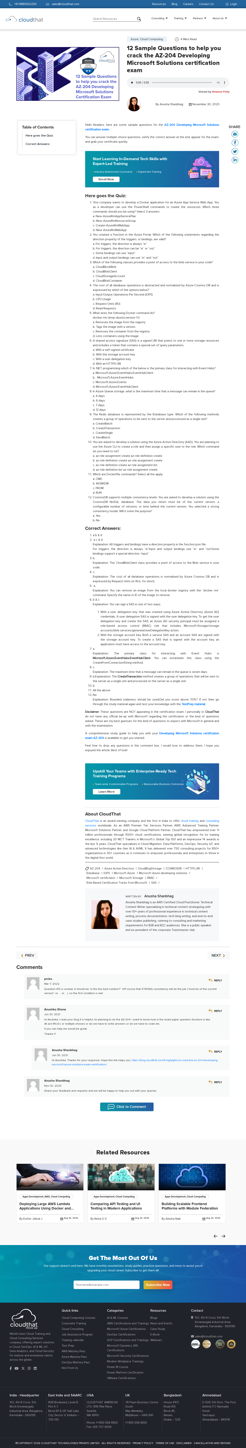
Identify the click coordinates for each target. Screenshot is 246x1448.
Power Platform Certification (125, 1372)
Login (233, 4)
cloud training (190, 821)
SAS (154, 883)
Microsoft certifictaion (101, 878)
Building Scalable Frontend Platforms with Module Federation (190, 1206)
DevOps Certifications (121, 1334)
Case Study (157, 1329)
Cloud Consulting (73, 1329)
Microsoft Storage (131, 878)
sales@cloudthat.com (208, 1336)
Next (223, 1236)
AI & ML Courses (117, 1318)
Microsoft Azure (125, 873)
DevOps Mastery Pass (76, 1362)
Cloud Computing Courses (78, 1318)
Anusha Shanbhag (171, 104)
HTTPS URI (193, 868)
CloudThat (92, 821)
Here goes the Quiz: (40, 135)
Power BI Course (117, 1367)
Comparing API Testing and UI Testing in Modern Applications (116, 1206)
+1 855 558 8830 (107, 1422)
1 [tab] (123, 1130)
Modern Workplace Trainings (125, 1361)
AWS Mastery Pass (73, 1351)
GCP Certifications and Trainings (128, 1340)
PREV (29, 955)
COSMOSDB (174, 868)
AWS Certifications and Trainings (128, 1323)
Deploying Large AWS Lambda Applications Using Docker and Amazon (45, 1208)
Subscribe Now (158, 1285)
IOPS (107, 873)
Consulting (157, 18)
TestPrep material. (194, 704)
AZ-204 (95, 868)
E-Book (155, 1334)
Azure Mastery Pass (74, 1357)
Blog (174, 4)
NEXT (217, 955)
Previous (215, 1236)
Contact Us (206, 4)
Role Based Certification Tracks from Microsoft (117, 883)
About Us (218, 18)
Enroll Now (106, 179)
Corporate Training (74, 1323)
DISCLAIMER (184, 1443)
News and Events (161, 1323)
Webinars (156, 1340)
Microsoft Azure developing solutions (163, 873)
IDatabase (93, 873)
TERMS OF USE (164, 1443)
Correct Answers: (38, 144)
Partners (198, 18)
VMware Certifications (121, 1378)
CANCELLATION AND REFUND (212, 1443)
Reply (218, 980)
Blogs (153, 1318)
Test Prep (68, 1345)
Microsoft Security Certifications (128, 1356)
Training (178, 18)
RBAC (151, 878)
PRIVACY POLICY (143, 1443)
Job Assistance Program (77, 1334)
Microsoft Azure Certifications (126, 1329)
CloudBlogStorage (150, 868)
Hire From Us (70, 1368)
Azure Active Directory (119, 868)
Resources (159, 4)
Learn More (107, 792)
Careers (188, 4)
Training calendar (73, 1340)
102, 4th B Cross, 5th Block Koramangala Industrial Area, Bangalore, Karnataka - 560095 (215, 1322)
